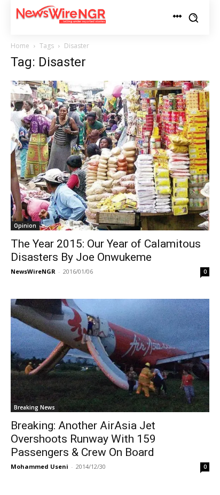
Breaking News (34, 407)
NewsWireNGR (33, 271)
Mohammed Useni (39, 466)
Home (20, 45)
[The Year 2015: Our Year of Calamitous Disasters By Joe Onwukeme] (110, 155)
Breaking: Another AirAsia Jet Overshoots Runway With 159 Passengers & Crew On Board (83, 439)
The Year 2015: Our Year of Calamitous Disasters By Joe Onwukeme (106, 250)
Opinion (25, 225)
